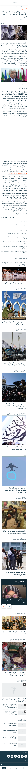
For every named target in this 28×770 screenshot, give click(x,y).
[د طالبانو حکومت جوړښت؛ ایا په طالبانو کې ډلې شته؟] (14, 556)
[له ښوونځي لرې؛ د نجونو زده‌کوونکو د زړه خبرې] (14, 591)
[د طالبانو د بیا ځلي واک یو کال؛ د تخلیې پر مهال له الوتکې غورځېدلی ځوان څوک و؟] (14, 471)
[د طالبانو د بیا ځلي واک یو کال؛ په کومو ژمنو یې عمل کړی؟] (14, 305)
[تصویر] (17, 768)
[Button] (3, 23)
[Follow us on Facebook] (25, 756)
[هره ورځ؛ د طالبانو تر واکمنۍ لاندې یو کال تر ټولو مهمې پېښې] (14, 430)
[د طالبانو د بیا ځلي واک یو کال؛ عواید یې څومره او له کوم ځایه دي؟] (14, 346)
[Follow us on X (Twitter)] (22, 756)
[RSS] (8, 756)
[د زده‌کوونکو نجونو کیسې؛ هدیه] (22, 738)
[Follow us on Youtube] (18, 756)
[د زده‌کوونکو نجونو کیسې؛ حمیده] (22, 731)
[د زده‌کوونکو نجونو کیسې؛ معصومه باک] (22, 725)
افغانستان (24, 9)
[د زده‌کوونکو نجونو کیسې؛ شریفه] (22, 745)
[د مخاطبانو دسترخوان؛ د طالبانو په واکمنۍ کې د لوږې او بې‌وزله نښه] (14, 656)
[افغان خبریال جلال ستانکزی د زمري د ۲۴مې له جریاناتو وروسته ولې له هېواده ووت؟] (22, 713)
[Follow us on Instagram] (15, 756)
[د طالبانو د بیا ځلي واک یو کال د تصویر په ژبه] (14, 623)
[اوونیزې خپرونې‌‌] (10, 768)
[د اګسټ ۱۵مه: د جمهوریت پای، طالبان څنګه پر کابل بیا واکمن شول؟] (14, 515)
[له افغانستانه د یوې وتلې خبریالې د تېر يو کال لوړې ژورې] (14, 690)
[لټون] (23, 768)
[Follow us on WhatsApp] (12, 756)
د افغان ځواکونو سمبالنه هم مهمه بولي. (14, 172)
